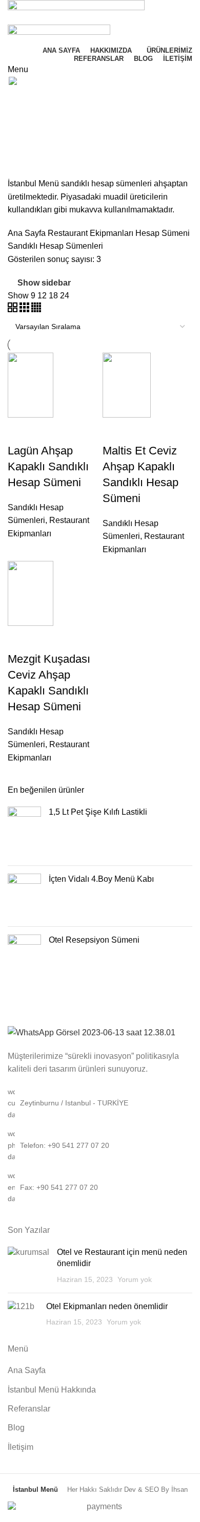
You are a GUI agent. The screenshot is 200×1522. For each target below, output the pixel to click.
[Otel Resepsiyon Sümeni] (24, 947)
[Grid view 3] (25, 309)
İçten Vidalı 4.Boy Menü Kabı (101, 879)
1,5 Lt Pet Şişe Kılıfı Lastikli (98, 812)
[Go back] (20, 100)
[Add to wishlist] (76, 430)
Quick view (48, 430)
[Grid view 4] (36, 309)
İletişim (20, 1447)
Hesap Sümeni (162, 233)
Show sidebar (44, 283)
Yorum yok (134, 1279)
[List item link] (100, 1145)
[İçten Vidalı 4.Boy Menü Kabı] (24, 896)
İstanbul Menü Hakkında (52, 1389)
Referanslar (29, 1408)
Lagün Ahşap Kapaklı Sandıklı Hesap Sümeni (48, 466)
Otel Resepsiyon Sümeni (94, 940)
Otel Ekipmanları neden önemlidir (107, 1306)
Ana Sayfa (28, 233)
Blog (16, 1427)
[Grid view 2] (13, 309)
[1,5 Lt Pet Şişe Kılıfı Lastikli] (24, 832)
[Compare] (20, 430)
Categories (29, 150)
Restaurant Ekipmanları (91, 233)
